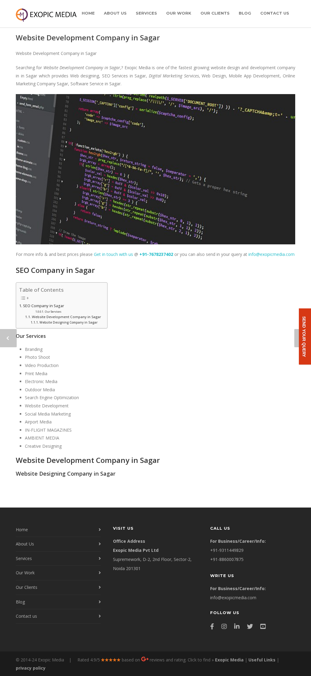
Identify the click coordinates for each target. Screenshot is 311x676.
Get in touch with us (113, 254)
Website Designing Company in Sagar (68, 322)
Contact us (274, 13)
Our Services (53, 312)
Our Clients (215, 13)
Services (146, 13)
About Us (115, 13)
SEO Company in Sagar (43, 305)
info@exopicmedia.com (271, 254)
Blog (245, 13)
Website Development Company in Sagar (88, 37)
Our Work (178, 13)
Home (88, 13)
